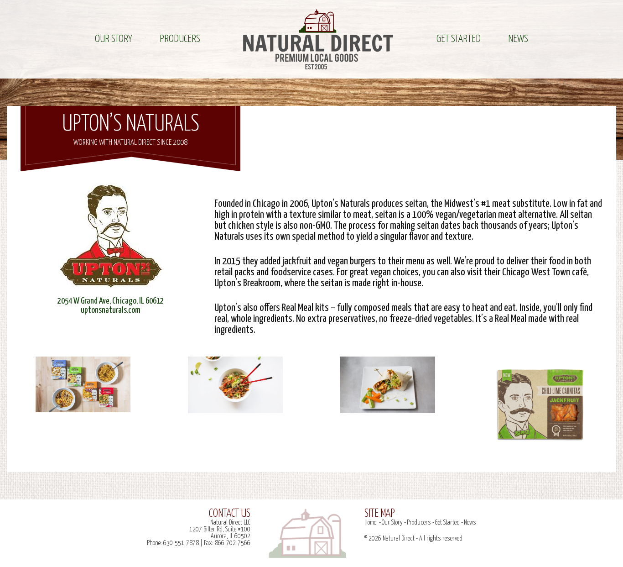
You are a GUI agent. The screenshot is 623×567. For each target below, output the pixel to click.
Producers (180, 39)
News (518, 39)
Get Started (458, 39)
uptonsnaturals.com (110, 310)
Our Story (113, 39)
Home (370, 523)
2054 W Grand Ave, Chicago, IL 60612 (110, 301)
